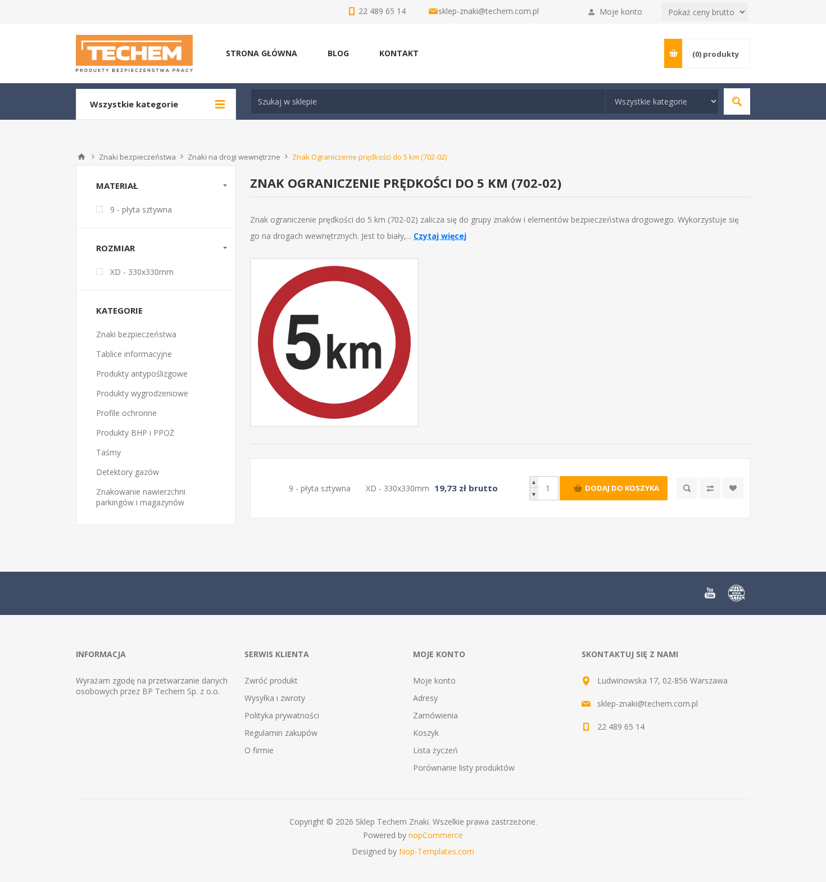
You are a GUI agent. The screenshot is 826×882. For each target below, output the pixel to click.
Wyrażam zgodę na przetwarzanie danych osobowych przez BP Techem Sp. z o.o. (152, 685)
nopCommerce (436, 835)
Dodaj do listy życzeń (733, 488)
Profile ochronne (126, 413)
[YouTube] (710, 593)
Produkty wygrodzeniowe (142, 393)
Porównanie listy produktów (464, 767)
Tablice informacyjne (134, 354)
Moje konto (621, 11)
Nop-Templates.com (436, 851)
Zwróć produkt (271, 680)
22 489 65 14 (621, 726)
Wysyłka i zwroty (274, 698)
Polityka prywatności (281, 715)
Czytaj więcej (440, 235)
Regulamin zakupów (280, 732)
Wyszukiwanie (737, 101)
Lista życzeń (435, 750)
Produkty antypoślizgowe (142, 373)
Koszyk (426, 732)
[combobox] (428, 101)
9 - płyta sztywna (141, 209)
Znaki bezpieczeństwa (136, 334)
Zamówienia (435, 715)
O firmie (259, 750)
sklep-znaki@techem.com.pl (488, 11)
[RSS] (737, 593)
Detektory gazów (127, 472)
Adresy (425, 698)
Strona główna (81, 157)
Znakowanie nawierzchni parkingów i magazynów (140, 497)
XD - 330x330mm (142, 271)
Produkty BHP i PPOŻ (135, 432)
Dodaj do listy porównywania (710, 488)
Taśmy (108, 452)
